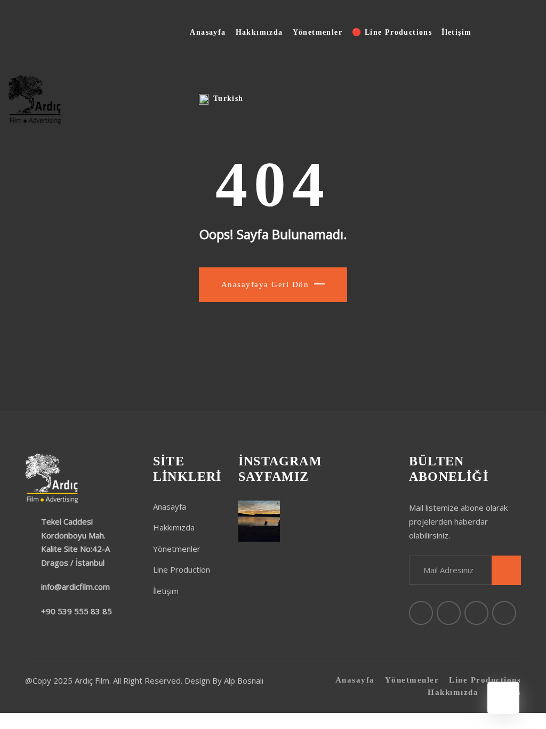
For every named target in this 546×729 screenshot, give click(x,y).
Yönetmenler (317, 32)
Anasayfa (208, 32)
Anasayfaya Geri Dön (265, 284)
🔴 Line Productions (392, 32)
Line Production (181, 569)
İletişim (456, 32)
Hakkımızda (259, 32)
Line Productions (485, 680)
